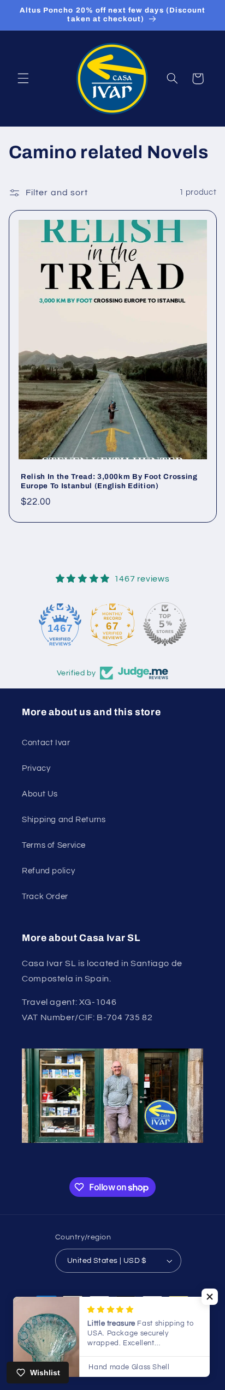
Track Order (45, 896)
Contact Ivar (46, 743)
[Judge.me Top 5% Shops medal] (180, 624)
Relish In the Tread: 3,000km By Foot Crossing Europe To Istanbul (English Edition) (109, 481)
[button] (22, 78)
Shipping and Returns (64, 820)
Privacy (36, 768)
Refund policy (48, 871)
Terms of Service (54, 845)
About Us (40, 794)
